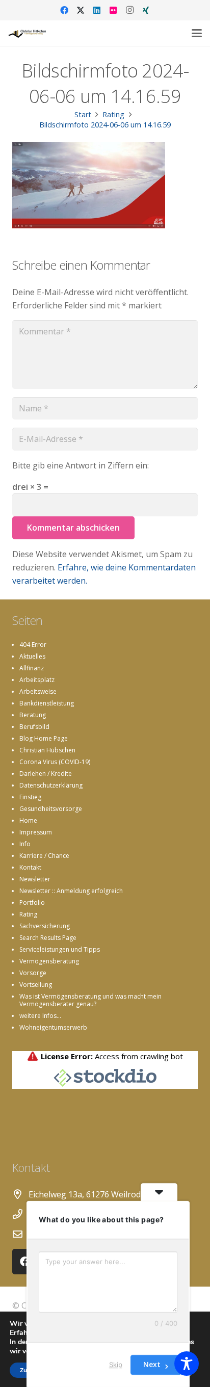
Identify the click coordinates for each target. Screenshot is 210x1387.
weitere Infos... (40, 1015)
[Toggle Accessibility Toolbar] (186, 1363)
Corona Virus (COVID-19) (54, 761)
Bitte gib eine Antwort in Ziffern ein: (80, 465)
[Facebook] (64, 10)
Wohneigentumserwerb (53, 1027)
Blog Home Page (43, 738)
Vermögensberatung (49, 961)
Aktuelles (32, 656)
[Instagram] (129, 10)
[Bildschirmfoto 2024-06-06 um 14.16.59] (88, 225)
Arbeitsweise (38, 691)
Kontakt (30, 867)
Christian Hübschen (47, 750)
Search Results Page (47, 937)
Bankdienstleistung (46, 703)
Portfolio (32, 902)
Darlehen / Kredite (45, 773)
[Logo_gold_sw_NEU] (27, 33)
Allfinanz (31, 668)
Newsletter (34, 879)
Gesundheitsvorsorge (50, 808)
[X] (80, 10)
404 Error (32, 644)
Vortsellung (35, 984)
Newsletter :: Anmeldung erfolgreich (71, 890)
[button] (196, 33)
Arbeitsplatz (37, 679)
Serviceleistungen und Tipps (59, 949)
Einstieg (30, 797)
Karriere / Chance (44, 855)
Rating (28, 914)
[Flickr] (113, 10)
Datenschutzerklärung (51, 785)
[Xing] (146, 10)
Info (25, 844)
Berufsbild (34, 726)
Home (28, 820)
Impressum (35, 832)
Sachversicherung (44, 926)
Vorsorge (32, 973)
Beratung (32, 715)
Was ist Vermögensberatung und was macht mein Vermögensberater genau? (90, 1000)
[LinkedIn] (97, 10)
